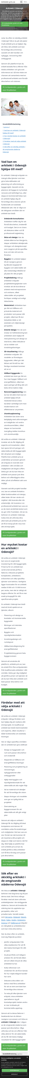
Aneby (13, 920)
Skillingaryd (15, 923)
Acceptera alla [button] (14, 1070)
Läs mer (11, 1067)
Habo (8, 920)
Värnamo (8, 917)
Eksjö (3, 920)
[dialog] (14, 1067)
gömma (6, 127)
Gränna (4, 923)
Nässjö (23, 917)
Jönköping (21, 920)
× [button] (27, 1057)
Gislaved (16, 917)
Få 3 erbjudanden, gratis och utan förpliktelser (12, 24)
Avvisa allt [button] (14, 1074)
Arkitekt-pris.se (8, 2)
